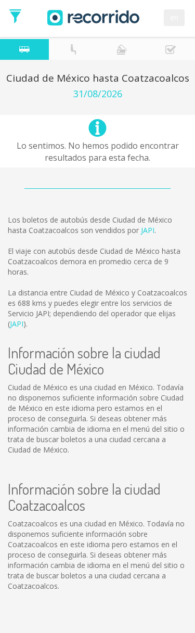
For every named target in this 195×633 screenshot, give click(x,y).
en (174, 17)
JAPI (147, 230)
